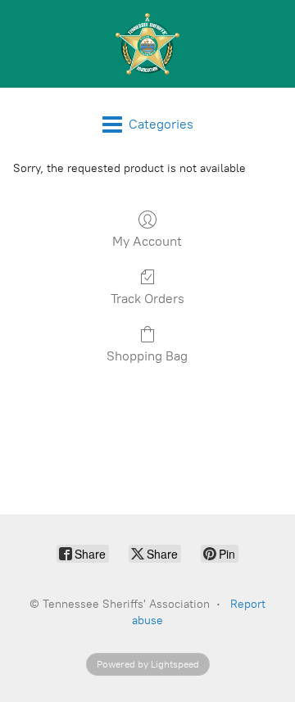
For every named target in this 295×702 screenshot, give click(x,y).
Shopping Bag (147, 356)
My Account (147, 241)
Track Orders (147, 298)
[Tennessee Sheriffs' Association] (147, 43)
